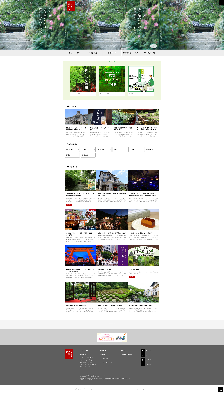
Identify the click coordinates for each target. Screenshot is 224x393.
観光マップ (103, 350)
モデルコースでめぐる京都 (86, 357)
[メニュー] (221, 2)
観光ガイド (83, 354)
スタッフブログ (104, 358)
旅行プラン (103, 354)
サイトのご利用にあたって (75, 389)
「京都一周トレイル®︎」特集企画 (88, 364)
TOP (221, 390)
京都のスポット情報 (85, 366)
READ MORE (112, 323)
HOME (66, 389)
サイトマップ (99, 389)
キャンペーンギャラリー (106, 362)
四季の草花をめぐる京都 (86, 362)
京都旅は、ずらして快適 (86, 361)
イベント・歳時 (84, 350)
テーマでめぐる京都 (85, 359)
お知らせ (123, 350)
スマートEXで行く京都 (126, 354)
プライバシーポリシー (89, 389)
